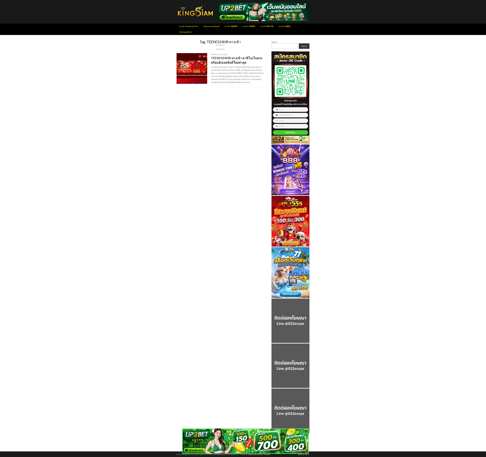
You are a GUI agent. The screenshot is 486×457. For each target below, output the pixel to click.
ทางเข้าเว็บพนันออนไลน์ (188, 26)
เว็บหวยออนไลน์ (185, 32)
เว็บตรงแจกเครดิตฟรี (211, 26)
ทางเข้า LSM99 (284, 26)
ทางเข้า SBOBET (231, 26)
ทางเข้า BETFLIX (266, 26)
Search (274, 42)
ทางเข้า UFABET (249, 26)
